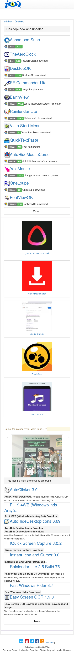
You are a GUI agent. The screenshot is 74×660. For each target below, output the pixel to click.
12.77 (18, 75)
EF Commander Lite (28, 82)
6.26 (19, 161)
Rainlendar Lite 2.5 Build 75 (35, 566)
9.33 (20, 204)
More (37, 621)
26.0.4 (19, 46)
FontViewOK (21, 197)
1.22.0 (20, 175)
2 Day (11, 75)
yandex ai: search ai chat (37, 253)
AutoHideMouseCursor (30, 154)
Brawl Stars (37, 374)
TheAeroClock (23, 54)
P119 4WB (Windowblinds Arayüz (30, 507)
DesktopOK (20, 68)
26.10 (18, 89)
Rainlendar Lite (23, 111)
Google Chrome (37, 333)
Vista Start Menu (25, 125)
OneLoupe (19, 183)
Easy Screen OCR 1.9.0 (32, 597)
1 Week (12, 104)
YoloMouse (20, 168)
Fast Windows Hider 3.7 (31, 585)
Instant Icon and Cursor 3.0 (34, 555)
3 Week (12, 132)
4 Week (12, 147)
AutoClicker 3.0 (24, 489)
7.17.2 (20, 104)
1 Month (12, 204)
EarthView (19, 97)
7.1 (19, 132)
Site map (50, 642)
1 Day (11, 46)
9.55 (19, 147)
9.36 (18, 61)
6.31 (19, 190)
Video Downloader (37, 293)
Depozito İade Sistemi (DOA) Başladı (37, 464)
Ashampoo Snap (25, 39)
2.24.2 (20, 118)
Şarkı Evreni (37, 414)
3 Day (11, 89)
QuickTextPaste (24, 140)
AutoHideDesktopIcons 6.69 (35, 521)
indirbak (8, 21)
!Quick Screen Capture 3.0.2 (36, 543)
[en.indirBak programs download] (37, 4)
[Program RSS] (42, 642)
